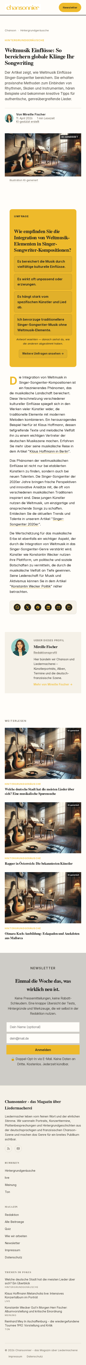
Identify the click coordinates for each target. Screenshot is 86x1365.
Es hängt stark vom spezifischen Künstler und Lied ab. (41, 302)
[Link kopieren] (68, 607)
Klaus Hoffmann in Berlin (49, 451)
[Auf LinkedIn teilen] (48, 607)
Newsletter (70, 7)
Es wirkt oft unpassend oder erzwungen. (40, 281)
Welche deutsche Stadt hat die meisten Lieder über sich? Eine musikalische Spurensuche (39, 791)
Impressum (12, 1250)
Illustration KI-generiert (24, 180)
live (7, 1177)
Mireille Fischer (34, 114)
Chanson (10, 30)
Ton (7, 1192)
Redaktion (12, 1215)
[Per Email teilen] (58, 607)
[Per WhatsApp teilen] (17, 607)
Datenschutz (13, 1257)
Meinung (10, 1185)
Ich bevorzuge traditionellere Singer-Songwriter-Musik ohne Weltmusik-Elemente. (42, 324)
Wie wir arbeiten (16, 1236)
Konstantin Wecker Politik (31, 586)
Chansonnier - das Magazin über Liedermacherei (33, 1105)
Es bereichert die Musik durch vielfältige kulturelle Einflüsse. (41, 264)
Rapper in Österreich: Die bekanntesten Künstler (39, 863)
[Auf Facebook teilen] (37, 607)
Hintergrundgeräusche (34, 30)
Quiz (8, 1229)
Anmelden (43, 1050)
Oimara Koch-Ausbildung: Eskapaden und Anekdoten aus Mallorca (42, 935)
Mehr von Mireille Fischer (51, 684)
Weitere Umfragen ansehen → (43, 353)
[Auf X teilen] (27, 607)
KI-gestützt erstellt (27, 121)
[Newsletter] (18, 1148)
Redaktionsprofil (45, 652)
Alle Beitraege (14, 1222)
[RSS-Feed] (8, 1148)
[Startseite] (23, 7)
